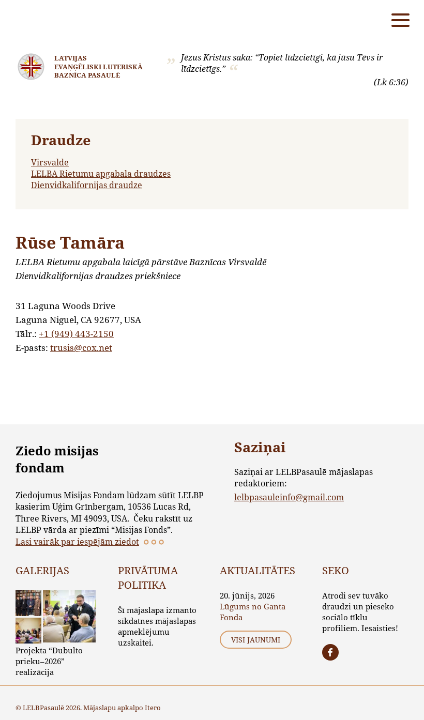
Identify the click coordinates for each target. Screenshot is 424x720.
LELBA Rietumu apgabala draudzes (101, 173)
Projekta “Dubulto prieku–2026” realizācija (49, 661)
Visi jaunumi (255, 640)
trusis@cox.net (81, 348)
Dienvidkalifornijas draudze (86, 184)
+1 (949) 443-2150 (76, 334)
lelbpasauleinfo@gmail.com (289, 497)
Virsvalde (50, 162)
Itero (153, 707)
